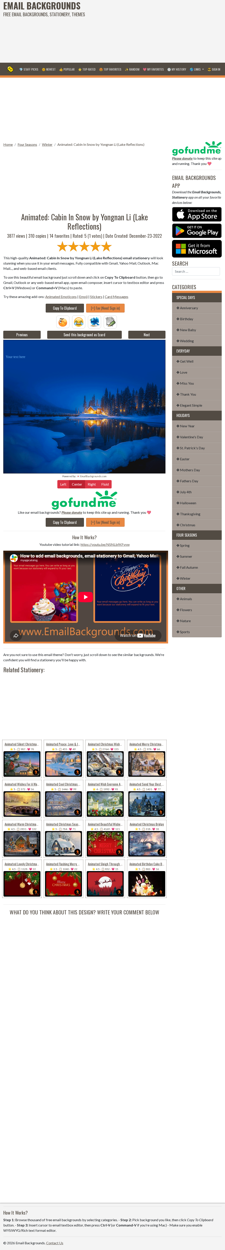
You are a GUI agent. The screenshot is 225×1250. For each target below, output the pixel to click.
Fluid (105, 484)
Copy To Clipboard (65, 308)
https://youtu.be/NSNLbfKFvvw (105, 544)
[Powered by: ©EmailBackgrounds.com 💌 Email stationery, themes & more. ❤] (84, 345)
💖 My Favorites (153, 69)
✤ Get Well (184, 361)
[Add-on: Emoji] (78, 321)
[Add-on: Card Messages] (110, 321)
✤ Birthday (184, 319)
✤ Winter (183, 578)
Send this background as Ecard (84, 334)
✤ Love (181, 372)
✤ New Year (185, 426)
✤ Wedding (185, 341)
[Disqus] (84, 971)
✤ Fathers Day (187, 481)
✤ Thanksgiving (188, 514)
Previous (22, 334)
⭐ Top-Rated (87, 69)
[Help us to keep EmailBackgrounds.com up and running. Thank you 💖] (84, 500)
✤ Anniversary (187, 308)
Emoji (83, 296)
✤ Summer (184, 556)
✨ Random (132, 69)
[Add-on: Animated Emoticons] (62, 321)
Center (77, 484)
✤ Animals (184, 599)
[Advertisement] (151, 31)
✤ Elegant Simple (189, 405)
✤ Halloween (186, 503)
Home (8, 144)
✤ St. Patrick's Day (190, 448)
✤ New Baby (186, 330)
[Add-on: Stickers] (94, 321)
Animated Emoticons (61, 296)
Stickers (96, 296)
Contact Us (54, 1243)
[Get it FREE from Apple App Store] (197, 214)
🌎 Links (195, 69)
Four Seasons (27, 144)
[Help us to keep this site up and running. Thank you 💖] (197, 148)
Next (147, 334)
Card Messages (116, 296)
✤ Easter (183, 459)
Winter (47, 144)
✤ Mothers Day (188, 470)
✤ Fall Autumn (187, 567)
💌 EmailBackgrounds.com (92, 476)
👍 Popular (66, 69)
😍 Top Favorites (110, 69)
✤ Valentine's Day (189, 437)
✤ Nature (183, 621)
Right (92, 484)
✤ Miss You (185, 383)
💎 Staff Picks (28, 69)
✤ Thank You (186, 394)
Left (63, 484)
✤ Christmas (185, 525)
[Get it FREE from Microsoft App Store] (197, 248)
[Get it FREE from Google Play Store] (197, 230)
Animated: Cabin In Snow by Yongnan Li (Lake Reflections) (100, 144)
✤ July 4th (184, 492)
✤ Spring (183, 545)
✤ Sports (183, 632)
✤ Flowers (184, 610)
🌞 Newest (49, 69)
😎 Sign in (213, 69)
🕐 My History (176, 69)
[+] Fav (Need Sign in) (105, 308)
